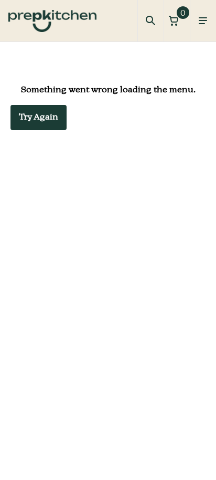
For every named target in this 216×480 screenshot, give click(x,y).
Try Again (38, 117)
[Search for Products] (150, 21)
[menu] (203, 21)
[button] (177, 20)
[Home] (52, 21)
